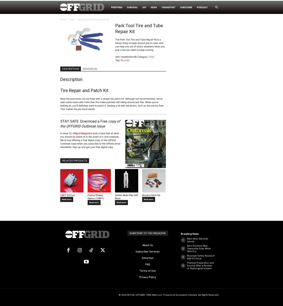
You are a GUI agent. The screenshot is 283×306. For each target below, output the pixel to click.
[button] (216, 7)
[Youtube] (86, 262)
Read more (67, 199)
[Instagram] (80, 250)
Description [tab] (70, 68)
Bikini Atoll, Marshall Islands (197, 240)
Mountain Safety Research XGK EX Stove (201, 257)
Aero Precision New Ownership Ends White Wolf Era (199, 248)
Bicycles (125, 60)
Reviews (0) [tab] (90, 68)
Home (63, 19)
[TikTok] (91, 250)
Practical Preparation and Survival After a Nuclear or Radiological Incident (200, 265)
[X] (103, 250)
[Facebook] (68, 250)
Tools (71, 19)
